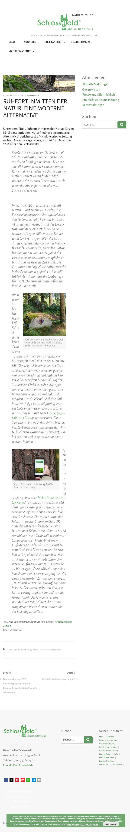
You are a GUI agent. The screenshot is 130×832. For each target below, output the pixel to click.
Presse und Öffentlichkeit (48, 650)
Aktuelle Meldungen (19, 650)
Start (12, 42)
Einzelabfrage (104, 754)
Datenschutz (117, 765)
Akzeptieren (110, 824)
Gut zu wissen (91, 89)
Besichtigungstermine (108, 747)
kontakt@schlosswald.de (18, 765)
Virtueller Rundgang (107, 744)
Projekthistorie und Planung (100, 99)
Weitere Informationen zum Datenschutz (82, 824)
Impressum (103, 765)
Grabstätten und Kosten (108, 751)
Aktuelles (30, 42)
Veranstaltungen (93, 105)
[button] (6, 780)
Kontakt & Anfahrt (20, 51)
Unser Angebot (53, 42)
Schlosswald (31, 95)
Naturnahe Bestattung (108, 740)
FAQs (116, 754)
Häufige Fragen (80, 42)
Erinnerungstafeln (106, 758)
